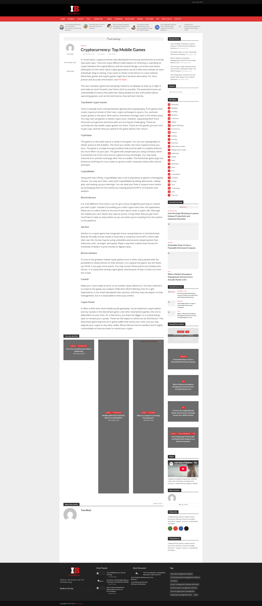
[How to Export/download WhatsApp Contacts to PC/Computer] (100, 590)
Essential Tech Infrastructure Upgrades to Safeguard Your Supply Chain (192, 27)
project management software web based (185, 584)
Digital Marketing (184, 434)
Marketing (98, 19)
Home (63, 19)
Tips (157, 19)
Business (71, 19)
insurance (174, 581)
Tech (88, 19)
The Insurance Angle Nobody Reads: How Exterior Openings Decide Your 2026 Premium (144, 27)
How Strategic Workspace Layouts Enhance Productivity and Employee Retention (73, 27)
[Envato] (170, 528)
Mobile (83, 46)
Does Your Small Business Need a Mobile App (78, 350)
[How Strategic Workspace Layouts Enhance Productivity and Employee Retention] (61, 27)
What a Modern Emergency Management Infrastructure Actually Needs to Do (121, 26)
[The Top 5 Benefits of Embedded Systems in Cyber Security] (137, 573)
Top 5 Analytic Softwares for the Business (142, 578)
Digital (173, 434)
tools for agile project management (182, 591)
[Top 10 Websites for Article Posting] (100, 575)
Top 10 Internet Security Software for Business (139, 583)
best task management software (181, 574)
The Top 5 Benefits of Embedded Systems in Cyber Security (154, 573)
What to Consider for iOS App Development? (148, 416)
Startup (80, 19)
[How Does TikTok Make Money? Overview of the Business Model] (100, 581)
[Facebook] (181, 528)
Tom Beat (70, 54)
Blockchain (129, 19)
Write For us (167, 19)
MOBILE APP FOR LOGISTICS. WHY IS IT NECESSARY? (113, 416)
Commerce (119, 19)
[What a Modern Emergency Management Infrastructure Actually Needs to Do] (109, 26)
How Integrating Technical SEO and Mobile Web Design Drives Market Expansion (168, 27)
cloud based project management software (185, 577)
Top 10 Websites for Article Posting (116, 573)
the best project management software (184, 588)
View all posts (183, 505)
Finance (140, 19)
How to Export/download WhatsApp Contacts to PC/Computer (115, 589)
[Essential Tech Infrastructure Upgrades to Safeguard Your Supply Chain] (181, 27)
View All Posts (157, 503)
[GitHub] (186, 528)
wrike (196, 595)
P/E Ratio (123, 79)
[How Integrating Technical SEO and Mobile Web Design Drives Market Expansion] (157, 27)
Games (109, 19)
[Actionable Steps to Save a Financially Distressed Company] (85, 26)
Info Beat (79, 603)
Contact (177, 19)
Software (149, 19)
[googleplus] (175, 528)
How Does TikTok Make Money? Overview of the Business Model (118, 581)
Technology (82, 346)
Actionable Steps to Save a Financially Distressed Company (97, 26)
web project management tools (181, 595)
